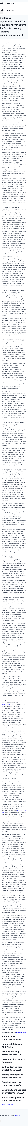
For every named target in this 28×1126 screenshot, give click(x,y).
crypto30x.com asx (7, 1104)
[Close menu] (0, 1121)
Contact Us (7, 7)
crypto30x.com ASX (7, 704)
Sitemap (17, 1115)
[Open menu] (1, 12)
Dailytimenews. (21, 1032)
